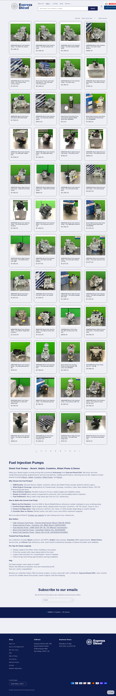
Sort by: (77, 18)
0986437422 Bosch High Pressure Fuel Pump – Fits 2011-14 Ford (70, 152)
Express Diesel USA (19, 690)
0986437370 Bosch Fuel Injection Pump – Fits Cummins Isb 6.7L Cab (45, 224)
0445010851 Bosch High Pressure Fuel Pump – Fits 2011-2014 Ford (95, 152)
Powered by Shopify (29, 690)
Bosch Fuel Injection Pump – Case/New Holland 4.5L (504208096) (39, 530)
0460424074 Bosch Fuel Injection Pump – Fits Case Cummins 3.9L (95, 259)
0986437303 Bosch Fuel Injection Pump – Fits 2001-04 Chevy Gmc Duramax (45, 331)
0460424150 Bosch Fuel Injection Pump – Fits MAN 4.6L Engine (20, 46)
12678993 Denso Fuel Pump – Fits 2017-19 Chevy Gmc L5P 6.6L (69, 331)
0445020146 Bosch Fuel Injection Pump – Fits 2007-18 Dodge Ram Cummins (95, 295)
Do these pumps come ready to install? (24, 564)
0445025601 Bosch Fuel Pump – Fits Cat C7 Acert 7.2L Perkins (45, 294)
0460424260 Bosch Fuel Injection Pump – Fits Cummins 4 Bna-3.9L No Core (95, 402)
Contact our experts (36, 515)
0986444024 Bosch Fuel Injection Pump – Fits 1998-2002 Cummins (70, 223)
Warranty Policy (14, 662)
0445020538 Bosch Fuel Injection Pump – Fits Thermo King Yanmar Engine (20, 82)
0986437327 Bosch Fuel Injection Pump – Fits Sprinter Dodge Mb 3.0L (20, 437)
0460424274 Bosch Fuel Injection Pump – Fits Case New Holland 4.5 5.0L (70, 260)
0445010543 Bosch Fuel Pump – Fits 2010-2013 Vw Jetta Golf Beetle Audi (20, 402)
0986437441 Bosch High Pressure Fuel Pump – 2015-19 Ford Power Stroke (20, 189)
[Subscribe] (72, 600)
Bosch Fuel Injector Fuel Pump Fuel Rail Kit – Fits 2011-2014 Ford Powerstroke (45, 82)
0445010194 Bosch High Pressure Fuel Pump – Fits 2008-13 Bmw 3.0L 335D (20, 260)
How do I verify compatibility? (20, 569)
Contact (11, 665)
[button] (48, 4)
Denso (59, 477)
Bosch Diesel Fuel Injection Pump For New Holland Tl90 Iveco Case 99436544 (69, 366)
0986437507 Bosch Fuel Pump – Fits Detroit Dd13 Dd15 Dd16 (20, 294)
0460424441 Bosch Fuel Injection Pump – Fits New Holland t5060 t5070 (70, 47)
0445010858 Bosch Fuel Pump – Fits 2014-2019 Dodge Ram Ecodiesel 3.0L (45, 437)
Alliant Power (47, 477)
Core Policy (12, 659)
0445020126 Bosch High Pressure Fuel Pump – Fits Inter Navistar (95, 188)
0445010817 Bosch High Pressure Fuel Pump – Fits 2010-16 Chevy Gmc (95, 82)
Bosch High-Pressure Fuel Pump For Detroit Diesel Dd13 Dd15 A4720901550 (95, 224)
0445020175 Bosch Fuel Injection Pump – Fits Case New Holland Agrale (45, 118)
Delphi (30, 477)
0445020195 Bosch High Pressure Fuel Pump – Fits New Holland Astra (95, 331)
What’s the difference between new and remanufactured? (31, 567)
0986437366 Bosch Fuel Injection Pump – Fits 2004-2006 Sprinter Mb (20, 366)
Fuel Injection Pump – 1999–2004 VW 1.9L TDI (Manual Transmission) (40, 528)
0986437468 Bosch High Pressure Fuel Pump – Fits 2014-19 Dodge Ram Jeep (70, 295)
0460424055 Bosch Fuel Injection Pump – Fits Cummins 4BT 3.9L (70, 401)
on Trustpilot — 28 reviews (58, 612)
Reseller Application (15, 668)
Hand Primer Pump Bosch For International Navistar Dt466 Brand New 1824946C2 (69, 118)
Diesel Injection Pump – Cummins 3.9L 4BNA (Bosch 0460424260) (39, 525)
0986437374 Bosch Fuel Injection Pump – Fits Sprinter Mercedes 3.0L (95, 437)
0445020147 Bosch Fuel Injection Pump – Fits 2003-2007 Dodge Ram (20, 153)
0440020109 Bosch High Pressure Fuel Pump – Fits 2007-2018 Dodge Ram (70, 437)
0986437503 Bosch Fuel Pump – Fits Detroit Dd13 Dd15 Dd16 (20, 117)
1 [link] (36, 451)
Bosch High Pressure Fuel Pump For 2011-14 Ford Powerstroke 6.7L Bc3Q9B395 (95, 118)
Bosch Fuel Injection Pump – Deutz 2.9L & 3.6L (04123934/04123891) (40, 532)
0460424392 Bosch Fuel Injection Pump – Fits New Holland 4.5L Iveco (45, 47)
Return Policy (13, 656)
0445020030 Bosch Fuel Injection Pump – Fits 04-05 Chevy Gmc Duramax (20, 224)
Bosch (24, 477)
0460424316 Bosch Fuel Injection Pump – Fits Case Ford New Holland (45, 260)
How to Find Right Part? (16, 646)
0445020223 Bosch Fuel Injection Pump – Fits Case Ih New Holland (95, 47)
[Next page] (80, 451)
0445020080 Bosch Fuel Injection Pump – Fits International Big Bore (70, 189)
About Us (12, 643)
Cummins (38, 477)
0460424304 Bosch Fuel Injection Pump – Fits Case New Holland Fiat (45, 366)
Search (93, 8)
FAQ (10, 653)
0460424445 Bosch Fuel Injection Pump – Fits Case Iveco (70, 81)
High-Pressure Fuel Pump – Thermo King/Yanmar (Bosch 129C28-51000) (41, 523)
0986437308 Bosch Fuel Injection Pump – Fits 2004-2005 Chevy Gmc (45, 153)
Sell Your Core (13, 650)
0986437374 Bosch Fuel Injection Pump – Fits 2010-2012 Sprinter (45, 401)
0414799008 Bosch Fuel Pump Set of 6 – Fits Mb (94, 365)
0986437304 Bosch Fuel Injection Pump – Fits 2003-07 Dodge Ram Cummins (20, 331)
